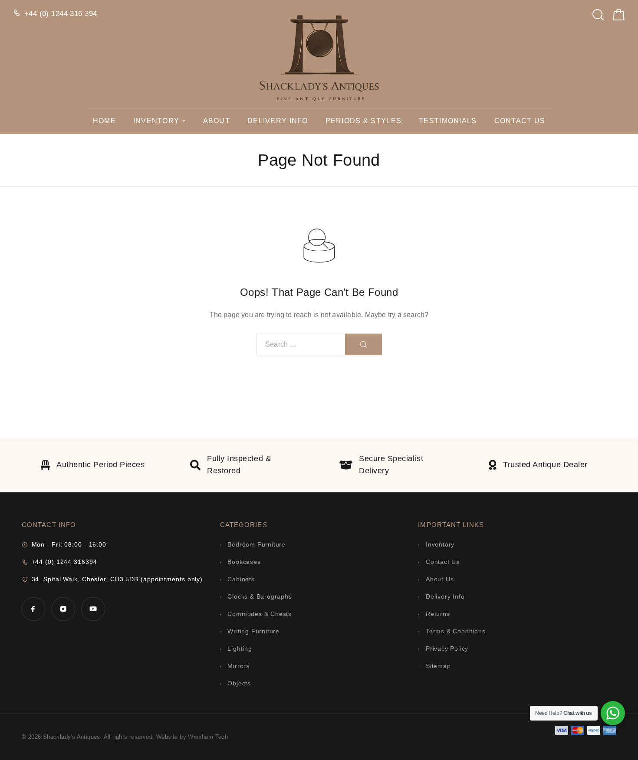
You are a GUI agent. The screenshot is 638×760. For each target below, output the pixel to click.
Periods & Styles (363, 120)
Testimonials (448, 120)
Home (104, 120)
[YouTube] (93, 609)
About (216, 120)
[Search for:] (300, 344)
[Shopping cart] (619, 16)
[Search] (598, 12)
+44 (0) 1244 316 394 (60, 14)
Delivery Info (277, 120)
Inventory (156, 120)
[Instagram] (63, 609)
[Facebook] (33, 609)
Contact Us (520, 120)
